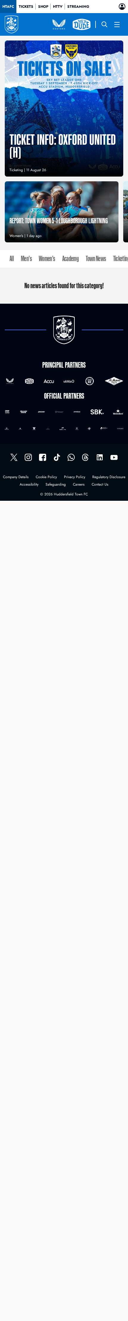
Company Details (16, 477)
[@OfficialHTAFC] (114, 457)
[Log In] (122, 6)
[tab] (8, 6)
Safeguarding (56, 485)
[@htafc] (14, 457)
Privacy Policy (74, 477)
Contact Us (100, 485)
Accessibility (29, 485)
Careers (79, 485)
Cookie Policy (46, 477)
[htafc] (42, 457)
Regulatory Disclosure (108, 477)
